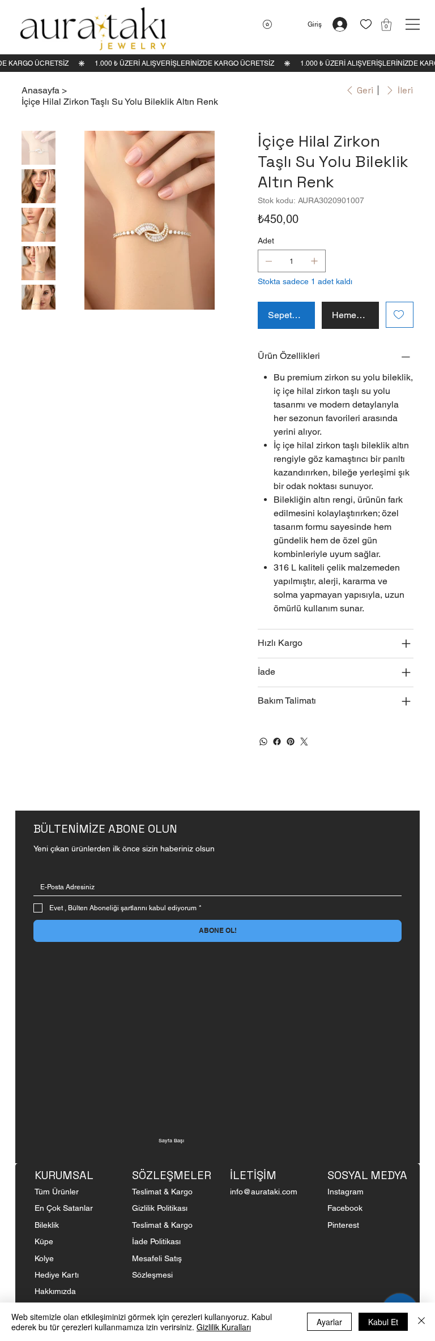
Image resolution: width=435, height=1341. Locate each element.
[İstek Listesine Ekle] (399, 315)
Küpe (45, 1241)
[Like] (366, 25)
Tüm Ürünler (57, 1191)
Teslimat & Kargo (162, 1191)
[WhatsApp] (263, 741)
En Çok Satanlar (64, 1208)
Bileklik (47, 1224)
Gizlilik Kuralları (224, 1327)
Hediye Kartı (57, 1274)
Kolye (44, 1258)
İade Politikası (156, 1241)
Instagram (345, 1191)
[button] (386, 25)
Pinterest (343, 1224)
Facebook (344, 1208)
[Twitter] (304, 741)
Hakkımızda (55, 1291)
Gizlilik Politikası (159, 1208)
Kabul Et (383, 1321)
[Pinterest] (290, 741)
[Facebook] (277, 741)
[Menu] (413, 24)
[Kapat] (421, 1322)
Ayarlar (329, 1321)
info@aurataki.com (263, 1191)
